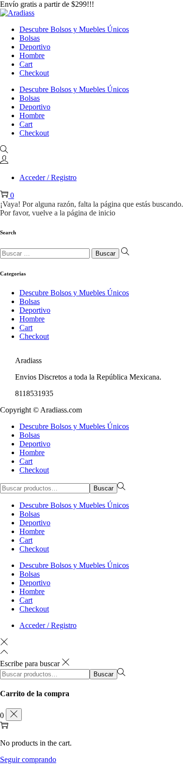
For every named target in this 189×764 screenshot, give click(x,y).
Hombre (32, 319)
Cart (25, 327)
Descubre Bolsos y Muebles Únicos (74, 293)
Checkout (34, 336)
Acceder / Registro (48, 177)
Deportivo (34, 310)
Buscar (103, 488)
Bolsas (29, 301)
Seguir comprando (28, 759)
